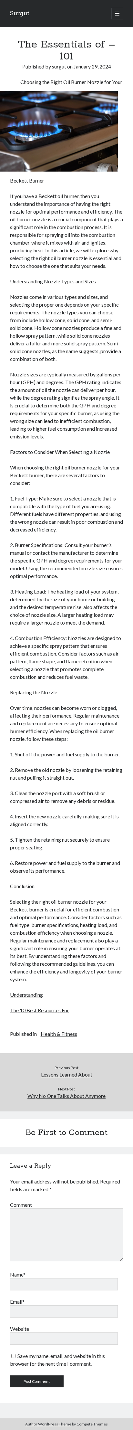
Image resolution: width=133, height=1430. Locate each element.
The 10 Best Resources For (39, 1010)
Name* (18, 1274)
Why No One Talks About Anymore (66, 1096)
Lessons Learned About (66, 1074)
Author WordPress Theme (48, 1424)
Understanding (26, 995)
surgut (59, 66)
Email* (17, 1302)
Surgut (19, 13)
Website (19, 1329)
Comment (21, 1205)
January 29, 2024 (92, 66)
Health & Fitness (59, 1034)
